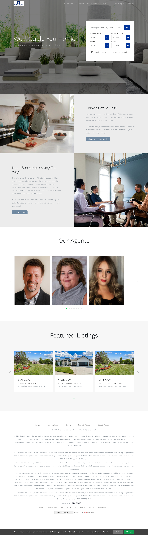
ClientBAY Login (84, 425)
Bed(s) (92, 41)
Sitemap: (41, 507)
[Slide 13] (76, 308)
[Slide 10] (74, 308)
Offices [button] (89, 3)
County (69, 507)
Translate (90, 512)
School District (102, 507)
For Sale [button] (73, 3)
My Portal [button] (97, 3)
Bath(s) (114, 41)
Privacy (38, 425)
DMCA (68, 425)
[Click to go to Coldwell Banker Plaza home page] (19, 3)
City (75, 507)
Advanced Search (120, 52)
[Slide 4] (76, 91)
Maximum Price (117, 33)
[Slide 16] (78, 308)
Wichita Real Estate (52, 507)
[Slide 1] (64, 91)
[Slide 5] (79, 91)
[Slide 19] (81, 308)
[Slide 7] (71, 308)
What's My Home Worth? (98, 139)
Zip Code (82, 507)
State (62, 507)
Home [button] (66, 3)
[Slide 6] (83, 91)
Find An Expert (20, 212)
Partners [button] (106, 3)
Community (91, 507)
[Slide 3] (72, 91)
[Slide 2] (68, 90)
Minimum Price (95, 33)
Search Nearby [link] (99, 52)
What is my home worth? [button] (123, 3)
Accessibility (53, 425)
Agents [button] (81, 3)
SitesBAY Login (103, 425)
